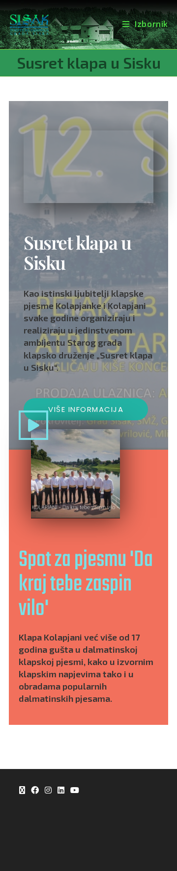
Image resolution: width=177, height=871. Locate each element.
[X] (22, 791)
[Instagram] (48, 791)
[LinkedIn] (61, 791)
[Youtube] (74, 791)
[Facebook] (35, 791)
